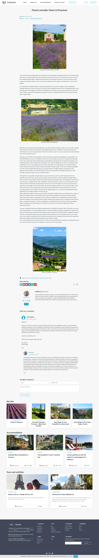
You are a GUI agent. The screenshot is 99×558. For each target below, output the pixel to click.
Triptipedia (11, 3)
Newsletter (67, 530)
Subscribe (86, 543)
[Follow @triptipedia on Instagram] (49, 553)
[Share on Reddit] (24, 284)
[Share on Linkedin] (29, 284)
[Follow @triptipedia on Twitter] (47, 553)
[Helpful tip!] (77, 284)
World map (39, 530)
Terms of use (39, 541)
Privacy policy (40, 539)
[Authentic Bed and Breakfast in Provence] (20, 442)
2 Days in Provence (16, 422)
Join (86, 2)
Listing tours (53, 530)
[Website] (23, 300)
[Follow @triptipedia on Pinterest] (52, 553)
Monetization (39, 528)
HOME (24, 2)
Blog (80, 528)
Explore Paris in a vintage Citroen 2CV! (20, 494)
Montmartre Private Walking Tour (63, 494)
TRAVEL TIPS (33, 2)
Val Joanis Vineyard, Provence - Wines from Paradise (38, 424)
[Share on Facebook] (26, 284)
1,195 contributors (22, 530)
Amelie (10, 452)
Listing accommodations (56, 531)
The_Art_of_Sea (83, 420)
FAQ (52, 526)
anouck (70, 452)
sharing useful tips (29, 538)
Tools (52, 539)
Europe (22, 18)
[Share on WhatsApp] (32, 284)
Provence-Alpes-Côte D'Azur (36, 18)
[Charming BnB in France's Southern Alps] (49, 442)
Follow (26, 304)
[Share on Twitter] (21, 284)
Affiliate (52, 528)
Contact (80, 530)
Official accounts (68, 528)
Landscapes (24, 278)
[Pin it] (35, 284)
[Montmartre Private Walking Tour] (71, 482)
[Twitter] (27, 300)
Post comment (25, 395)
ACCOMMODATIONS (45, 2)
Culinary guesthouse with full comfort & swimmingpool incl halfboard (76, 457)
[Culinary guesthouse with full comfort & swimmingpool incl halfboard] (78, 442)
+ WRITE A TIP (72, 2)
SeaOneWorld (17, 420)
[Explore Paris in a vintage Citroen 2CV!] (27, 482)
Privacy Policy (69, 556)
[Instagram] (25, 300)
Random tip (39, 531)
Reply (23, 347)
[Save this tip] (74, 284)
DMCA (38, 542)
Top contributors (68, 526)
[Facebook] (29, 300)
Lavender (42, 278)
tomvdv (40, 452)
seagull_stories (61, 420)
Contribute (39, 526)
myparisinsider (56, 491)
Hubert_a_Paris (12, 491)
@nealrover (26, 297)
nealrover (23, 16)
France (27, 18)
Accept (75, 556)
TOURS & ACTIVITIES (59, 2)
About (80, 526)
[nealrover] (26, 293)
